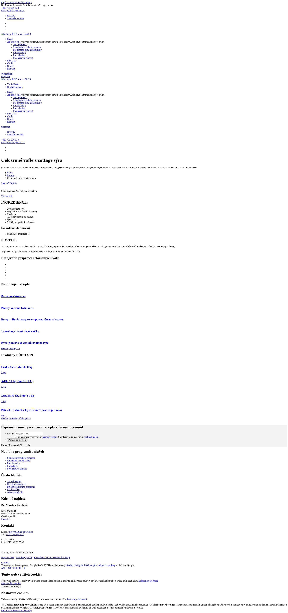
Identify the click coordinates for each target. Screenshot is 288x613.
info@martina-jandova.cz (21, 531)
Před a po (11, 60)
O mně (10, 66)
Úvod (10, 39)
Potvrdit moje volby (22, 610)
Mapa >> (5, 519)
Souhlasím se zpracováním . (78, 437)
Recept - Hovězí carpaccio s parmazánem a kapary (32, 319)
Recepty (11, 15)
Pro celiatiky (19, 55)
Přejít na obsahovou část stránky (16, 2)
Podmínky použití (24, 557)
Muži (3, 415)
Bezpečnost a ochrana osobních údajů (52, 557)
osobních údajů (50, 437)
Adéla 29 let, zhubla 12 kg (17, 381)
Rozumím (16, 583)
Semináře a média (15, 18)
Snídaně (5, 183)
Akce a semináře (15, 492)
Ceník (10, 63)
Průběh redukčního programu (21, 487)
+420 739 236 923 (15, 534)
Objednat (5, 76)
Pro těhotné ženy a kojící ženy (27, 50)
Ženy (3, 373)
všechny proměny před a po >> (16, 418)
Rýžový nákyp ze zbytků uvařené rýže (24, 342)
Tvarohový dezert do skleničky (20, 331)
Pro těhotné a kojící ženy (19, 460)
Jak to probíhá (14, 41)
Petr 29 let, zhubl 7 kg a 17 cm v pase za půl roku (31, 410)
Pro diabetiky (19, 52)
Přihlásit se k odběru (17, 440)
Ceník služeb (13, 489)
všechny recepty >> (10, 348)
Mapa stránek (7, 557)
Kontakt (11, 68)
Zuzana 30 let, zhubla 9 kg (17, 395)
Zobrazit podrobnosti (148, 580)
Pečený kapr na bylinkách (17, 307)
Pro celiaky (12, 466)
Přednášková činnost (23, 58)
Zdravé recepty (14, 481)
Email (11, 433)
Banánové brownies (13, 296)
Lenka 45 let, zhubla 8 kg (17, 367)
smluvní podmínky (106, 565)
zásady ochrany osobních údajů (80, 565)
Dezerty (13, 183)
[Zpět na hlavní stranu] (16, 34)
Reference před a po (16, 484)
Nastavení (6, 583)
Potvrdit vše (7, 610)
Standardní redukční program (27, 47)
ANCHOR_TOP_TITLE (13, 568)
